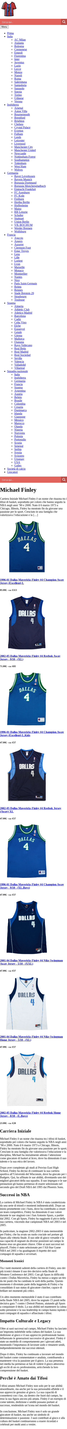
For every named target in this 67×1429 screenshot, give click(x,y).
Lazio (17, 65)
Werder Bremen (23, 228)
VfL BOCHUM (23, 224)
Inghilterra (13, 104)
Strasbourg (20, 296)
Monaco (19, 270)
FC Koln (19, 195)
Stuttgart (19, 218)
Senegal (18, 445)
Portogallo (20, 439)
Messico (19, 419)
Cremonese (20, 49)
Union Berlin (21, 221)
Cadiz (17, 319)
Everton (18, 130)
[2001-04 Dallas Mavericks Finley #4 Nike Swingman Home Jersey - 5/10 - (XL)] (27, 1029)
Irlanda (18, 413)
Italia (10, 36)
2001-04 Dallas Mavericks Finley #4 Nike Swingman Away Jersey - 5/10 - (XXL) (31, 962)
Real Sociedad (22, 354)
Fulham (18, 133)
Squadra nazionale (17, 371)
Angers (18, 241)
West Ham (20, 166)
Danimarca (20, 410)
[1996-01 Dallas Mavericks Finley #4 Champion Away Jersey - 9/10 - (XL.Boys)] (27, 877)
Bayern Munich (23, 179)
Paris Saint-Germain (25, 283)
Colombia (19, 403)
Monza (18, 72)
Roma (17, 78)
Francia (11, 234)
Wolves (18, 169)
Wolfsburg (20, 231)
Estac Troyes (21, 250)
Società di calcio (16, 468)
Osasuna (19, 341)
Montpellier (20, 273)
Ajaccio (18, 237)
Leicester (19, 140)
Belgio (18, 397)
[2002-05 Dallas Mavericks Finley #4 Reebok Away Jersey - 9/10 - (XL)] (27, 648)
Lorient (18, 260)
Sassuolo (19, 88)
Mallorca (19, 338)
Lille (16, 257)
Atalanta (19, 42)
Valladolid (20, 364)
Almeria (18, 306)
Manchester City (23, 146)
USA (17, 462)
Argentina (20, 390)
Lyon (17, 263)
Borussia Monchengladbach (30, 185)
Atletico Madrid (23, 312)
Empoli (18, 52)
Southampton (21, 159)
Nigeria (18, 429)
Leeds (17, 137)
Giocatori (12, 472)
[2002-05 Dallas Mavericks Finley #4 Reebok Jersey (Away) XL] (27, 801)
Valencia (19, 361)
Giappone (19, 416)
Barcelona (20, 315)
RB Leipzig (21, 211)
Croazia (18, 406)
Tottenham (20, 163)
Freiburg (19, 198)
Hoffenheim (21, 205)
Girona (18, 335)
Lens (17, 254)
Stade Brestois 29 (24, 293)
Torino (18, 94)
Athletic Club (21, 309)
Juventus (19, 62)
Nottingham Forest (24, 156)
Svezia (18, 452)
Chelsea (18, 124)
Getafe (18, 332)
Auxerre (19, 244)
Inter (16, 59)
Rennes (18, 289)
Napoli (18, 75)
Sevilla (18, 358)
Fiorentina (20, 55)
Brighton (19, 120)
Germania (12, 172)
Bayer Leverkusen (24, 176)
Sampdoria (20, 85)
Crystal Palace (22, 127)
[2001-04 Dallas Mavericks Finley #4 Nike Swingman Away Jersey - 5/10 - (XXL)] (27, 953)
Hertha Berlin (22, 202)
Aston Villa (20, 111)
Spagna (11, 302)
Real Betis (20, 348)
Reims (17, 286)
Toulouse (19, 299)
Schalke (18, 215)
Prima (10, 33)
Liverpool (19, 143)
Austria (18, 393)
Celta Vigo (20, 322)
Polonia (18, 436)
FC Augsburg (22, 192)
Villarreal (19, 367)
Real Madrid (21, 351)
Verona (18, 101)
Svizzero (19, 455)
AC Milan (20, 39)
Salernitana (20, 81)
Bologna (19, 46)
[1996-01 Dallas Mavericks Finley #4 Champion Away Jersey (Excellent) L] (27, 572)
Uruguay (19, 459)
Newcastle (20, 153)
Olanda (18, 426)
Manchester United (25, 150)
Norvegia (19, 432)
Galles (17, 465)
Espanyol (19, 328)
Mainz (17, 208)
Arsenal (18, 107)
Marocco (19, 423)
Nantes (18, 276)
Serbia (17, 449)
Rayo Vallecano (23, 345)
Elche (17, 325)
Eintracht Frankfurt (25, 189)
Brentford (19, 117)
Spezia (18, 91)
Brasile (18, 400)
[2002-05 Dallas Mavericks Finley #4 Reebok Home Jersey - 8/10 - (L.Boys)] (27, 1105)
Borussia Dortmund (25, 182)
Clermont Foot (22, 247)
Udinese (19, 98)
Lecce (17, 68)
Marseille (19, 267)
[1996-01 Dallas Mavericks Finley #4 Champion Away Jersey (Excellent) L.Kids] (27, 725)
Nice (17, 280)
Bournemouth (22, 114)
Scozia (18, 442)
